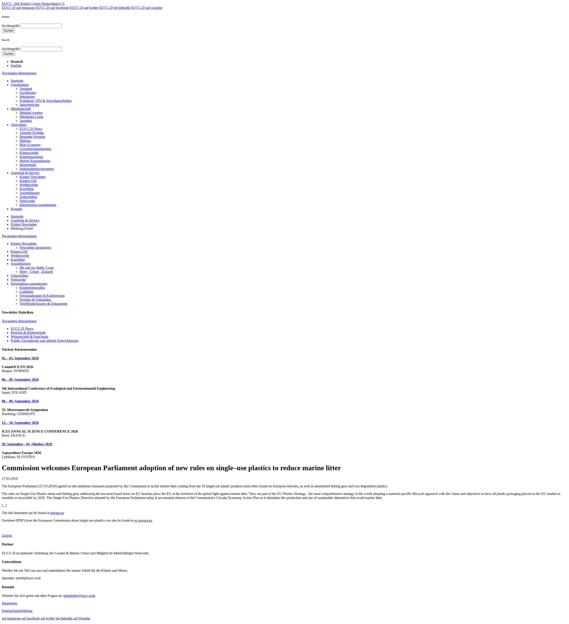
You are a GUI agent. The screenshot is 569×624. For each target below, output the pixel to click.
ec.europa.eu (143, 520)
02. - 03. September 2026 (20, 358)
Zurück (7, 535)
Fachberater (28, 93)
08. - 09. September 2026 (20, 401)
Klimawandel (29, 153)
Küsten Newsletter (33, 177)
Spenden (26, 121)
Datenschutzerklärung (17, 611)
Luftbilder (27, 292)
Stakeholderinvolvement (37, 169)
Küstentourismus (31, 157)
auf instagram (11, 618)
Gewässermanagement (35, 149)
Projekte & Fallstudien (35, 300)
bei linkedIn (64, 618)
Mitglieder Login (31, 117)
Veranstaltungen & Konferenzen (42, 296)
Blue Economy (30, 145)
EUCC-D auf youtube (146, 8)
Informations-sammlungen (38, 205)
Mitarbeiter (27, 97)
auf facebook (31, 618)
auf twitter (48, 618)
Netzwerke (27, 201)
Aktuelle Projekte (32, 133)
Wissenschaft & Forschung (29, 336)
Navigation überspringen (19, 73)
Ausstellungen (30, 193)
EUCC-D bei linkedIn (114, 8)
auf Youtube (81, 618)
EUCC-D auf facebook (52, 8)
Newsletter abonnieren (35, 247)
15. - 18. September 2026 (20, 423)
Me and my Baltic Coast (37, 267)
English (16, 65)
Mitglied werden (31, 113)
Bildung (25, 141)
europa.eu (57, 513)
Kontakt (16, 209)
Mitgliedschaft (21, 109)
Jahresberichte (29, 105)
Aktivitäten (18, 125)
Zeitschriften (28, 197)
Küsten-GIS (28, 181)
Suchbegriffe (11, 26)
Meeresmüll (28, 165)
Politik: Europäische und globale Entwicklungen (44, 340)
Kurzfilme (27, 189)
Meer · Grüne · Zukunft (36, 272)
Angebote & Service (25, 173)
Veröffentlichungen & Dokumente (43, 304)
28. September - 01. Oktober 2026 (27, 444)
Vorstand (26, 89)
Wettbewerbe (29, 185)
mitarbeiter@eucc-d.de (79, 596)
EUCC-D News (31, 129)
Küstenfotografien (32, 288)
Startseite (17, 81)
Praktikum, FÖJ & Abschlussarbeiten (46, 101)
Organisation (20, 85)
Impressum (9, 603)
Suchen (8, 30)
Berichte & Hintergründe (28, 332)
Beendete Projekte (32, 137)
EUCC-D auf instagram (18, 8)
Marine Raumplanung (35, 161)
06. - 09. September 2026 (20, 379)
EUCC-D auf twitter (84, 8)
